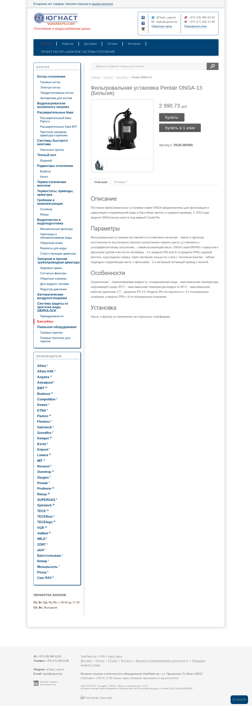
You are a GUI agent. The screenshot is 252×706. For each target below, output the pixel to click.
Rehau (44, 214)
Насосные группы (52, 149)
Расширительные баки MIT (58, 126)
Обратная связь (162, 26)
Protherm (45, 488)
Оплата (112, 43)
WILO (42, 538)
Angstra (44, 377)
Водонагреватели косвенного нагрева (53, 105)
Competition (47, 399)
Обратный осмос (51, 243)
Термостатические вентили (51, 183)
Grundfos (45, 432)
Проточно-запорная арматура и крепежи (53, 133)
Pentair (43, 483)
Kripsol (43, 449)
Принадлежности (51, 316)
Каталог (46, 43)
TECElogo (46, 522)
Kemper (44, 438)
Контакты (134, 43)
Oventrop (46, 209)
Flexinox (44, 421)
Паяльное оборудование (57, 327)
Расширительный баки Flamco (55, 119)
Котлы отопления (51, 76)
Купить (171, 117)
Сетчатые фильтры (53, 273)
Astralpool (46, 382)
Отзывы (120, 182)
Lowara (44, 455)
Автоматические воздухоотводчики (52, 296)
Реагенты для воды (53, 248)
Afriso (42, 365)
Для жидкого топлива (54, 284)
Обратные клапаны (53, 278)
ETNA (42, 410)
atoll (41, 550)
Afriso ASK (46, 371)
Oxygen (44, 477)
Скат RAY (45, 577)
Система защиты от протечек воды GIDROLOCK (52, 307)
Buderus (45, 171)
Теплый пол (46, 155)
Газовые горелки (51, 332)
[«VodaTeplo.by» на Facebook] (143, 23)
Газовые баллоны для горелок (55, 339)
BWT (42, 388)
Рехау (42, 572)
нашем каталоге (102, 4)
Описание (100, 182)
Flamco (44, 416)
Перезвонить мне (195, 26)
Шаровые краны (51, 268)
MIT (41, 460)
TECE (43, 511)
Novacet (44, 466)
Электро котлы (50, 87)
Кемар (43, 561)
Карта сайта (115, 656)
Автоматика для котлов (56, 98)
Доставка (90, 43)
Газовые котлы (50, 82)
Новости (67, 43)
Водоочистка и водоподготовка (50, 221)
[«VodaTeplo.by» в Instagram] (143, 29)
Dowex (43, 404)
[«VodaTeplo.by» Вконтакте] (143, 18)
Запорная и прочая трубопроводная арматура (58, 260)
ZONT (42, 544)
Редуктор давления (53, 289)
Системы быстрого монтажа (52, 142)
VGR (42, 527)
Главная (95, 77)
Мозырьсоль (48, 566)
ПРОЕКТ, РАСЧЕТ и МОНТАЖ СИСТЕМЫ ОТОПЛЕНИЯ (78, 51)
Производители (49, 356)
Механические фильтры (56, 229)
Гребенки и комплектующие (50, 201)
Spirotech (46, 505)
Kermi (44, 176)
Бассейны (45, 321)
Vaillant (44, 533)
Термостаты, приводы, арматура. (55, 192)
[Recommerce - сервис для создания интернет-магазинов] (36, 685)
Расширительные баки (55, 112)
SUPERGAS (47, 499)
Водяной (46, 160)
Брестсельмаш (50, 555)
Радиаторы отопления (55, 165)
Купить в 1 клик (180, 128)
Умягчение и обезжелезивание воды (56, 236)
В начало (239, 699)
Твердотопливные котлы (57, 92)
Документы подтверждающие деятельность (162, 660)
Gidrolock (45, 427)
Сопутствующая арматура (58, 253)
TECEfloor (46, 516)
